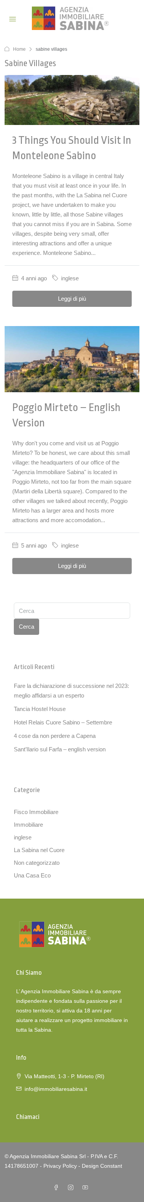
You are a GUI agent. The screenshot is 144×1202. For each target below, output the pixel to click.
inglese (70, 278)
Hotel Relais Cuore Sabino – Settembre (63, 722)
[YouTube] (87, 1188)
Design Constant (102, 1166)
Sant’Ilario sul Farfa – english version (60, 749)
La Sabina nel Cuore (39, 850)
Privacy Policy (60, 1166)
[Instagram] (72, 1188)
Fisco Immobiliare (36, 812)
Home (19, 49)
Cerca (26, 626)
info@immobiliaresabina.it (56, 1089)
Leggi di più (72, 298)
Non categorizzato (37, 862)
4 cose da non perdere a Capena (55, 736)
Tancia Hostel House (40, 709)
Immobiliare (28, 824)
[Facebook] (57, 1188)
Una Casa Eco (32, 875)
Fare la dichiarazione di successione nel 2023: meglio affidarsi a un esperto (71, 691)
